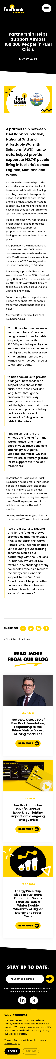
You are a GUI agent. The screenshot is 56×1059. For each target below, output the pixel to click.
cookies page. (12, 1043)
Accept (12, 1051)
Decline (31, 1051)
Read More (26, 743)
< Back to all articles (17, 639)
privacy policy (19, 991)
